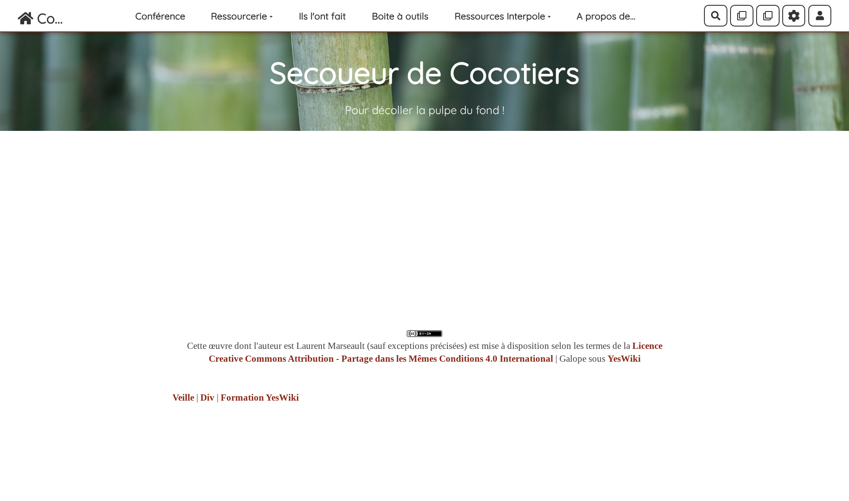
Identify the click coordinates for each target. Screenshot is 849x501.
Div (207, 397)
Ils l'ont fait (322, 16)
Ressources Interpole (500, 16)
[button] (820, 15)
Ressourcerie (239, 16)
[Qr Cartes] (741, 15)
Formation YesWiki (260, 397)
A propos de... (606, 16)
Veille (183, 397)
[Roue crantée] (794, 15)
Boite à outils (400, 16)
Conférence (160, 16)
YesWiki (624, 358)
